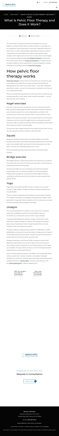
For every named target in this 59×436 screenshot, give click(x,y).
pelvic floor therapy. (35, 65)
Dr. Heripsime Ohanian (34, 58)
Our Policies (38, 423)
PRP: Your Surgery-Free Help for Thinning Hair (20, 273)
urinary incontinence (31, 60)
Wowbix (46, 426)
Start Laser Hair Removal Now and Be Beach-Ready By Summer (37, 274)
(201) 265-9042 (32, 420)
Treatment (14, 14)
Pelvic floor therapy (13, 81)
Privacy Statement (22, 423)
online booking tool (15, 263)
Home (6, 14)
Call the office (24, 261)
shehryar (24, 36)
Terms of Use (30, 423)
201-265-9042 (53, 2)
